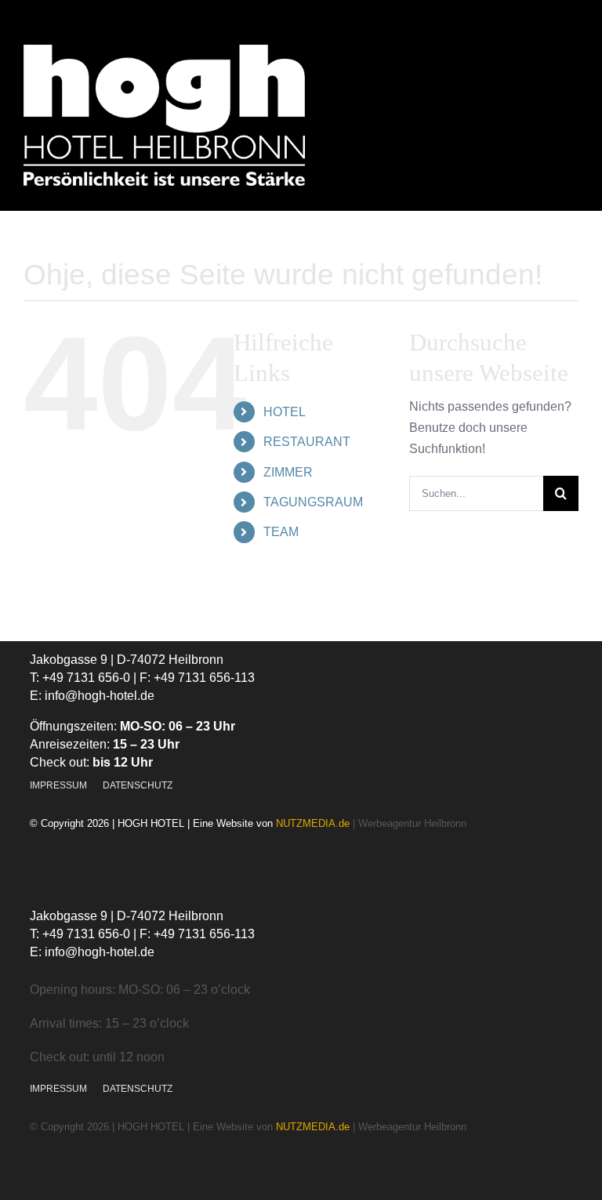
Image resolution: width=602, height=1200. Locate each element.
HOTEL (284, 412)
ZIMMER (288, 472)
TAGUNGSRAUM (313, 502)
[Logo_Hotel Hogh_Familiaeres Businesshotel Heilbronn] (164, 50)
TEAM (281, 531)
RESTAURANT (306, 441)
